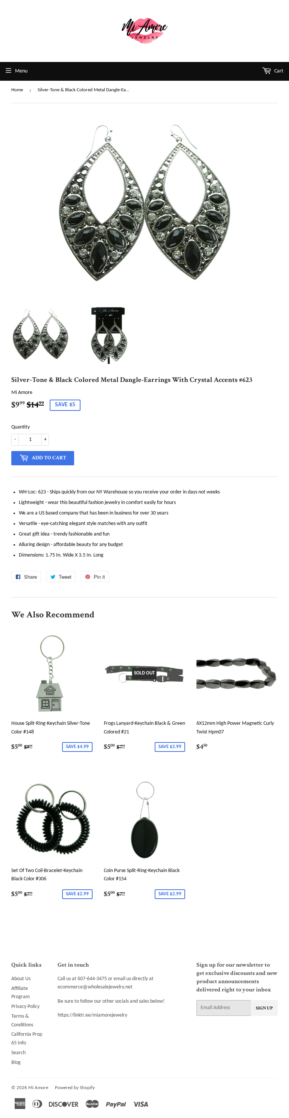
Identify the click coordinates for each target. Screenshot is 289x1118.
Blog (16, 1062)
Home (17, 90)
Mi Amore (38, 1087)
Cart (278, 71)
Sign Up (264, 1008)
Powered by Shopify (75, 1087)
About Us (20, 979)
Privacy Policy (25, 1006)
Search (18, 1053)
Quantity (20, 427)
